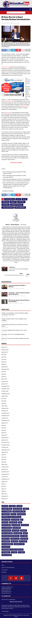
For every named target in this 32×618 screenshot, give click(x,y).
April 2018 (3, 462)
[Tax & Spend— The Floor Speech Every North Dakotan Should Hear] (4, 294)
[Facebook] (10, 578)
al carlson (12, 506)
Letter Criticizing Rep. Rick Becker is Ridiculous (17, 286)
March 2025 (4, 347)
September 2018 (5, 449)
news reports (8, 112)
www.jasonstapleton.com (7, 587)
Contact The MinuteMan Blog (7, 567)
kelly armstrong (6, 527)
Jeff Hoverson (15, 525)
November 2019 (5, 415)
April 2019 (3, 432)
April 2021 (3, 376)
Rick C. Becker (22, 541)
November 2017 (5, 474)
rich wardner (5, 541)
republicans (24, 538)
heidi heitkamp (6, 525)
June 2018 (3, 457)
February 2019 (4, 437)
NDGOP (25, 533)
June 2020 (3, 398)
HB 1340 (24, 199)
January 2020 (4, 410)
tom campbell (5, 552)
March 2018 (4, 464)
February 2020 (4, 408)
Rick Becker (5, 204)
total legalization (8, 207)
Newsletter (3, 572)
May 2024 (3, 354)
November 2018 (5, 445)
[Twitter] (16, 578)
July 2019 (3, 425)
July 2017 (3, 484)
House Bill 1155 (5, 67)
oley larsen (24, 536)
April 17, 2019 (12, 303)
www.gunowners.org (6, 593)
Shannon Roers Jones (16, 204)
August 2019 (4, 423)
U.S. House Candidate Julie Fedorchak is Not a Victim (14, 330)
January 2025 (4, 352)
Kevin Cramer (16, 527)
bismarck (26, 508)
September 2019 (5, 420)
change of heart (25, 106)
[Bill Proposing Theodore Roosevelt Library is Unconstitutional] (4, 301)
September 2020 (5, 393)
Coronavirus (5, 514)
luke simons (15, 530)
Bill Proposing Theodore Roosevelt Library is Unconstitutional (19, 300)
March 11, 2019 (13, 288)
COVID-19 (13, 514)
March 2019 (4, 435)
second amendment (7, 544)
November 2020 (5, 388)
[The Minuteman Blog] (16, 6)
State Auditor (5, 546)
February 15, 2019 (13, 295)
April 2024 (3, 357)
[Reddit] (21, 578)
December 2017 (5, 471)
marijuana (5, 202)
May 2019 (3, 430)
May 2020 (3, 401)
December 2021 (5, 369)
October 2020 (4, 391)
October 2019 (4, 418)
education (5, 522)
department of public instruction (11, 516)
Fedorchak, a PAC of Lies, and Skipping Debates (13, 334)
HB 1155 (18, 199)
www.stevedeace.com (6, 591)
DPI (22, 519)
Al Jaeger (19, 506)
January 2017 (4, 498)
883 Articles (23, 224)
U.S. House (14, 552)
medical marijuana (7, 533)
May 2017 (3, 489)
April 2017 (3, 491)
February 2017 (4, 496)
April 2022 (3, 364)
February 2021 (4, 381)
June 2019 (3, 427)
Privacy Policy (4, 569)
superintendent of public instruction (12, 549)
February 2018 (4, 467)
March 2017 (4, 493)
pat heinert (21, 202)
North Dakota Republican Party (10, 536)
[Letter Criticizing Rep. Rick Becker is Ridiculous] (4, 287)
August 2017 (4, 481)
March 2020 (4, 406)
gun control (13, 522)
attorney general (7, 508)
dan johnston (21, 514)
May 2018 (3, 459)
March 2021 (4, 379)
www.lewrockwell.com (6, 588)
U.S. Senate (21, 552)
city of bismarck (6, 511)
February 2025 (4, 349)
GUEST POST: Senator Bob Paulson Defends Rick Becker (15, 338)
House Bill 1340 (9, 101)
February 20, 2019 (6, 23)
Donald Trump (6, 519)
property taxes (15, 538)
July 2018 (3, 454)
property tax (5, 538)
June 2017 (3, 486)
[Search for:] (16, 12)
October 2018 (4, 447)
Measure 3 (13, 202)
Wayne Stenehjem (6, 555)
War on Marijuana (20, 207)
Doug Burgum (15, 519)
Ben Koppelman (17, 508)
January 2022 (4, 366)
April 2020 (3, 403)
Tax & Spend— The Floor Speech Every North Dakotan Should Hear (19, 293)
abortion (4, 506)
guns (20, 522)
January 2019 (4, 440)
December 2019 (5, 413)
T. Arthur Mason (16, 23)
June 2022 (3, 359)
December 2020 (5, 386)
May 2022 (3, 362)
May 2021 (3, 374)
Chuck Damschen (9, 199)
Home (2, 565)
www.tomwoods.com (6, 590)
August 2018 (4, 452)
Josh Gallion (24, 525)
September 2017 (5, 479)
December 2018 (5, 442)
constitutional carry (19, 511)
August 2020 (4, 396)
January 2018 (4, 469)
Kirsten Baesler (6, 530)
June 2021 (3, 371)
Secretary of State (19, 544)
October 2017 (4, 476)
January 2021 (4, 384)
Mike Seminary (18, 533)
